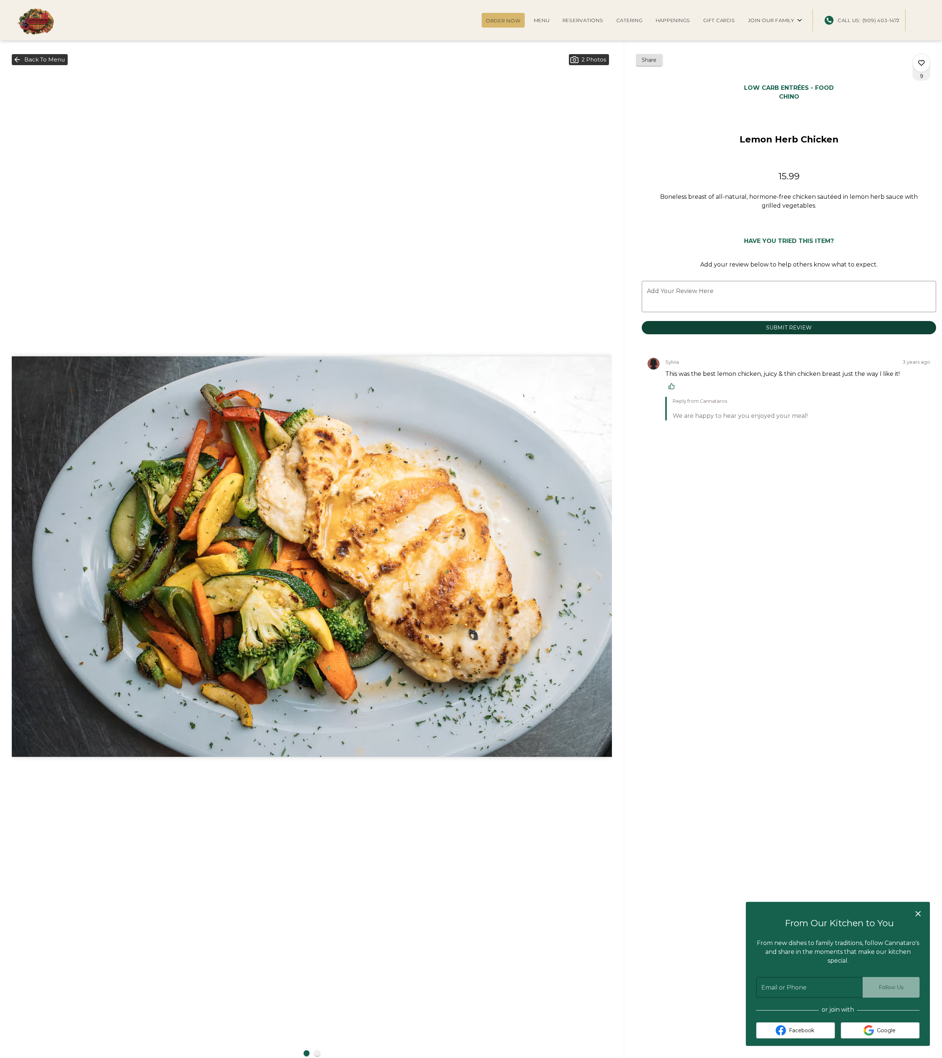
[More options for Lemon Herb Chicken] (921, 63)
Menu (542, 20)
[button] (775, 20)
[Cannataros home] (39, 22)
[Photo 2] (317, 1053)
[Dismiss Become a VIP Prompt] (918, 914)
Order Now (503, 21)
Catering (629, 20)
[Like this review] (673, 386)
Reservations (583, 20)
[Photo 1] (306, 1053)
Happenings (673, 20)
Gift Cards (719, 20)
